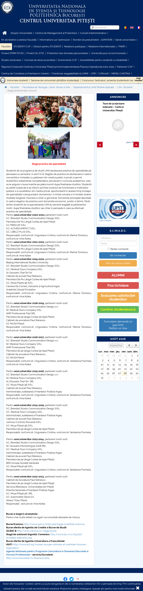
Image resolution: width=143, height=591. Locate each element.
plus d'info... (132, 142)
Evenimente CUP (67, 60)
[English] (132, 27)
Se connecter (118, 255)
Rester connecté (119, 249)
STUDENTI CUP (22, 46)
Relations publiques (75, 46)
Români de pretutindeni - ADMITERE (92, 39)
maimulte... (138, 80)
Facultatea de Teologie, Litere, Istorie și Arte (46, 87)
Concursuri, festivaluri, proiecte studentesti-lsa (107, 80)
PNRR (121, 46)
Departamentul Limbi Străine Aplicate (93, 87)
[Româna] (125, 27)
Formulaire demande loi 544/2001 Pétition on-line (118, 325)
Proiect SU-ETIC (35, 53)
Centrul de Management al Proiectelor (56, 33)
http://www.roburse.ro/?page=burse (37, 530)
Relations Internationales (101, 46)
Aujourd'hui (116, 345)
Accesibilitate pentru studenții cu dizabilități (103, 60)
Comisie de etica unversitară (39, 60)
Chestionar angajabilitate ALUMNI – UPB (74, 73)
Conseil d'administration (93, 33)
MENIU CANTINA (120, 73)
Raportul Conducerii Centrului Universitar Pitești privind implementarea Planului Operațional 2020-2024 (57, 66)
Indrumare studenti (17, 80)
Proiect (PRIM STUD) (12, 53)
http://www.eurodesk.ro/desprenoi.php (27, 558)
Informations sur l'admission (55, 39)
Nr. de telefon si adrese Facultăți (19, 39)
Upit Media (105, 220)
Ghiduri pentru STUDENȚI (47, 46)
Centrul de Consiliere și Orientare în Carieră (25, 73)
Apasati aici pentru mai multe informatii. (113, 588)
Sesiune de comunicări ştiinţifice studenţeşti (55, 80)
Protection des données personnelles (67, 53)
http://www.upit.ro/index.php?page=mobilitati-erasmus (54, 524)
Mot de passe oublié (118, 263)
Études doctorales (11, 60)
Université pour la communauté (108, 53)
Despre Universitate (21, 33)
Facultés (6, 46)
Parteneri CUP (125, 66)
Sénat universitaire (125, 39)
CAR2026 (103, 73)
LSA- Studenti (125, 87)
